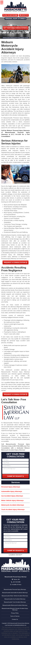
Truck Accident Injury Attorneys (13, 509)
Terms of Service (14, 616)
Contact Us (24, 15)
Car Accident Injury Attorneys (12, 496)
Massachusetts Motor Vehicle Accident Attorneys (15, 595)
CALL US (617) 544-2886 (10, 15)
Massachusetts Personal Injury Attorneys (15, 589)
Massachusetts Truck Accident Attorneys (15, 602)
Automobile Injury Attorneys (11, 491)
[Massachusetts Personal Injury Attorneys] (15, 565)
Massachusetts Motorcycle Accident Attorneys (14, 605)
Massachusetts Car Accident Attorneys (14, 599)
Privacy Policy (15, 613)
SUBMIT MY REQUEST (15, 476)
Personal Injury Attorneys (10, 487)
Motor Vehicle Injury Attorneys (12, 500)
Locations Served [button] (15, 555)
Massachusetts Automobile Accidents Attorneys (15, 592)
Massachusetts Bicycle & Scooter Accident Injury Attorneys (15, 609)
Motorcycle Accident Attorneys (12, 505)
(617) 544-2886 (16, 134)
